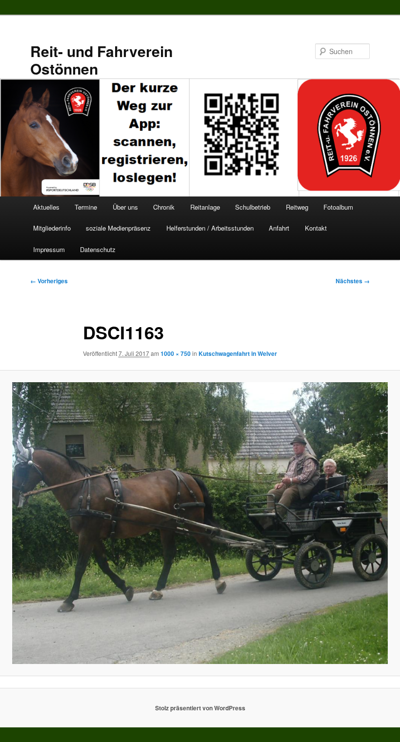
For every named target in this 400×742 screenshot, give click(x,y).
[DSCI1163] (200, 523)
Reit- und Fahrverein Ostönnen (101, 59)
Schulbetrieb (252, 207)
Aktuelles (46, 207)
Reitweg (297, 207)
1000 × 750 (175, 353)
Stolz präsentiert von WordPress (200, 707)
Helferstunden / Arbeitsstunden (210, 228)
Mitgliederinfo (52, 228)
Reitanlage (205, 207)
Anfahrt (279, 228)
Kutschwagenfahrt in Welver (238, 353)
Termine (86, 207)
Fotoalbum (338, 207)
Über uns (125, 207)
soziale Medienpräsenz (118, 228)
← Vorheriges (49, 280)
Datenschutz (98, 249)
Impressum (49, 249)
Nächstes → (353, 280)
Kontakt (316, 228)
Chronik (164, 207)
